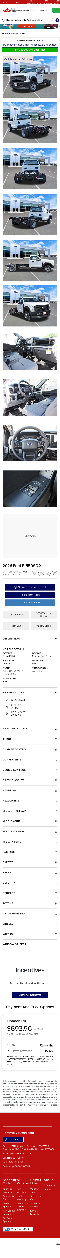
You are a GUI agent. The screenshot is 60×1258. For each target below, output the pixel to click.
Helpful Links (35, 1181)
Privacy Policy (14, 1244)
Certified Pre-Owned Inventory (23, 1206)
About (48, 1180)
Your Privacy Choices (21, 1229)
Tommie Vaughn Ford (6, 1244)
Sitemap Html (36, 1244)
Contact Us (15, 1139)
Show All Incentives (30, 995)
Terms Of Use (20, 1244)
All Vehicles (23, 1181)
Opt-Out (52, 1244)
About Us (48, 1190)
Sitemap (28, 1244)
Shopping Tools (10, 1181)
